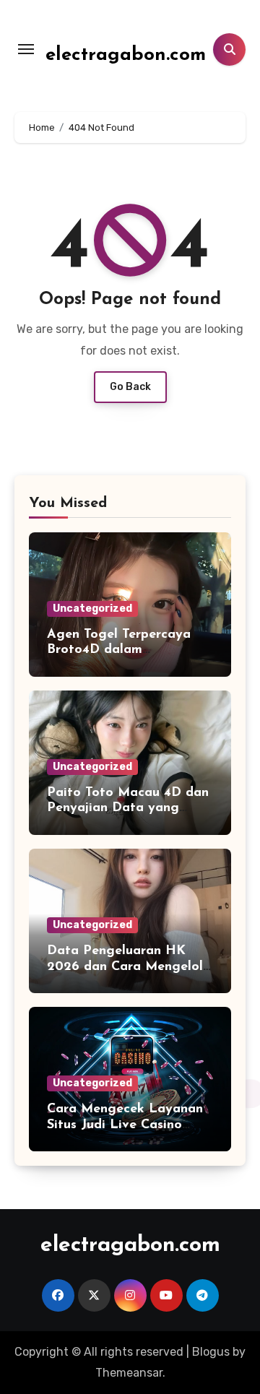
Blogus (211, 1352)
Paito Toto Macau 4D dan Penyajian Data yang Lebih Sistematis (128, 809)
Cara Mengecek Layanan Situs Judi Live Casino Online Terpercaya (125, 1125)
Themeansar (128, 1373)
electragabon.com (126, 55)
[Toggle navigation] (26, 49)
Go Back (130, 387)
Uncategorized (92, 608)
